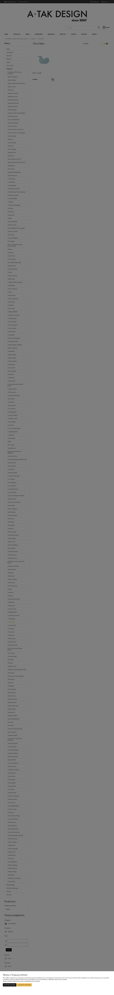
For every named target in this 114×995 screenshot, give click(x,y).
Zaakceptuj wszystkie (24, 985)
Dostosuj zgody (9, 985)
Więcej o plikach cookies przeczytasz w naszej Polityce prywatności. (21, 981)
